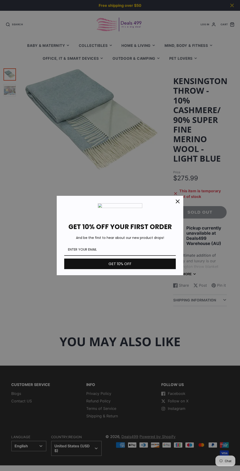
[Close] (177, 201)
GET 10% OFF (120, 264)
